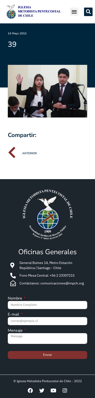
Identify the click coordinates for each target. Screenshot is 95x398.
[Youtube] (53, 390)
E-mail (14, 314)
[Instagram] (65, 390)
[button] (74, 12)
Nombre (15, 298)
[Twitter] (42, 390)
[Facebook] (30, 390)
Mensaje (16, 331)
